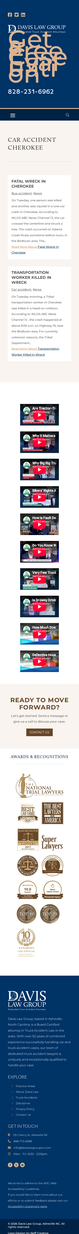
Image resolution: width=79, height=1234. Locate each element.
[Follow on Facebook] (10, 1165)
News (37, 193)
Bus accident (22, 193)
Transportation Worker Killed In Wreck (31, 277)
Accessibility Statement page (27, 1206)
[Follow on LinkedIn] (22, 1165)
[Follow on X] (16, 1165)
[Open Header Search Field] (67, 115)
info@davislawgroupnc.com (32, 1147)
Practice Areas (25, 1086)
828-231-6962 (31, 92)
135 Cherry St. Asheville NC (30, 1135)
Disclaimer (23, 1103)
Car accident (21, 289)
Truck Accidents (26, 1097)
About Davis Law (27, 1092)
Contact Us (39, 732)
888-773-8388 (23, 1141)
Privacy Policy (25, 1109)
